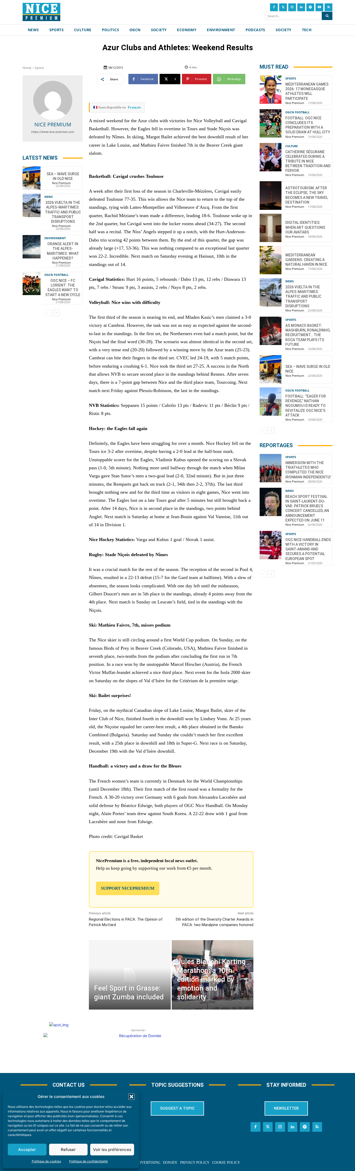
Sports (39, 68)
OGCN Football (56, 274)
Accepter (27, 1149)
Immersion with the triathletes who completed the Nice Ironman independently (308, 470)
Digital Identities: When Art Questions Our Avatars (305, 227)
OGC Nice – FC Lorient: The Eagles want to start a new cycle (62, 287)
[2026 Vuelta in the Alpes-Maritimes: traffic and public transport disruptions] (32, 205)
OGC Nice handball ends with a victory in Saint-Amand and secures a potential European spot (308, 549)
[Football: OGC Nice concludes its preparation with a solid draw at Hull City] (270, 123)
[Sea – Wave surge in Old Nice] (32, 178)
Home (27, 68)
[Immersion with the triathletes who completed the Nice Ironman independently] (270, 468)
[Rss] (328, 7)
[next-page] (56, 313)
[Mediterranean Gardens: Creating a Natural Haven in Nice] (270, 260)
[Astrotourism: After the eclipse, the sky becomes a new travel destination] (270, 195)
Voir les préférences (112, 1149)
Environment (55, 238)
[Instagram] (292, 7)
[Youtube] (319, 7)
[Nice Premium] (52, 100)
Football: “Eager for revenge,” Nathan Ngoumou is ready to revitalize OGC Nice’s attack (305, 405)
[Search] (327, 16)
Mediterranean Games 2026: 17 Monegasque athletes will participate (306, 91)
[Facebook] (274, 7)
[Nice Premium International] (41, 12)
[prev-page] (47, 313)
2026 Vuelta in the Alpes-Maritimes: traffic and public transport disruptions (63, 212)
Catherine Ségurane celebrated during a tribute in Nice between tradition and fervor (308, 161)
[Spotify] (310, 7)
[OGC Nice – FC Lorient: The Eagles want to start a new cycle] (32, 283)
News (48, 196)
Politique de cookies (46, 1161)
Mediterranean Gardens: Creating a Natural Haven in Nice (306, 259)
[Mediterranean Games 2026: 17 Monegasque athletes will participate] (270, 89)
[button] (131, 1096)
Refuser (68, 1149)
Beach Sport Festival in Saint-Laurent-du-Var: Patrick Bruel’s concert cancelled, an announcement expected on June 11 (307, 508)
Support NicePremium (127, 888)
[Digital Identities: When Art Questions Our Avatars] (270, 228)
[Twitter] (283, 7)
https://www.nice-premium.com (52, 132)
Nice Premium (52, 124)
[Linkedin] (301, 7)
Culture (291, 146)
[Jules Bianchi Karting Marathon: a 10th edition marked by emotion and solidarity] (212, 975)
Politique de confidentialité (88, 1161)
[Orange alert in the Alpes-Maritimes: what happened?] (32, 246)
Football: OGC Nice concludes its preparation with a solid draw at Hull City (307, 125)
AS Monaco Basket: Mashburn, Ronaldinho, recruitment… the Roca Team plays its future (307, 335)
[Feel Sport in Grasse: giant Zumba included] (129, 975)
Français (134, 107)
